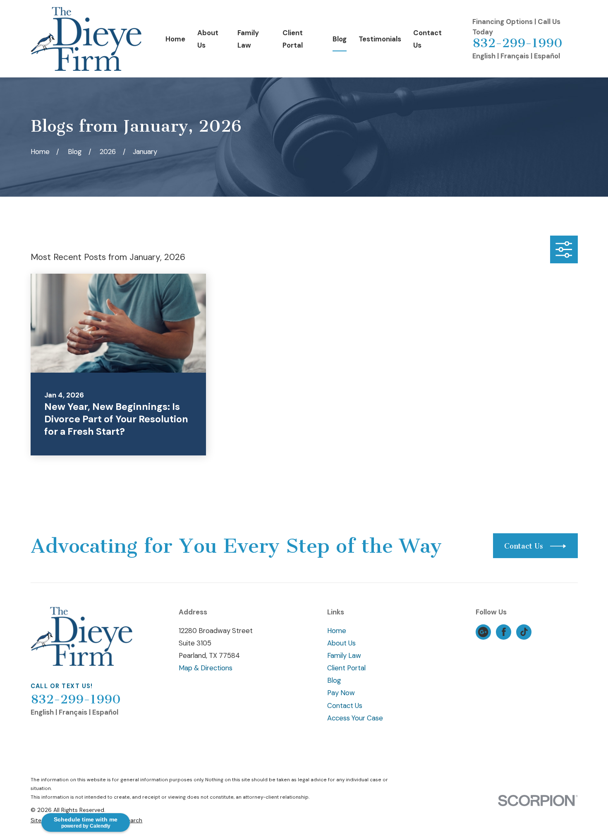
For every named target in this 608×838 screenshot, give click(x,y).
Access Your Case (355, 717)
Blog (334, 680)
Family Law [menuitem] (248, 39)
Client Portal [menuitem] (292, 39)
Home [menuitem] (175, 38)
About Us (341, 643)
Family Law (344, 655)
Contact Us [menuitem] (427, 39)
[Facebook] (504, 632)
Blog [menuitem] (340, 38)
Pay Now (341, 692)
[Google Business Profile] (483, 632)
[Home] (86, 39)
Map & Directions (205, 667)
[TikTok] (524, 632)
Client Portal (346, 667)
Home (336, 630)
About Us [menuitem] (207, 39)
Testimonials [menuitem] (380, 38)
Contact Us (344, 705)
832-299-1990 (517, 43)
